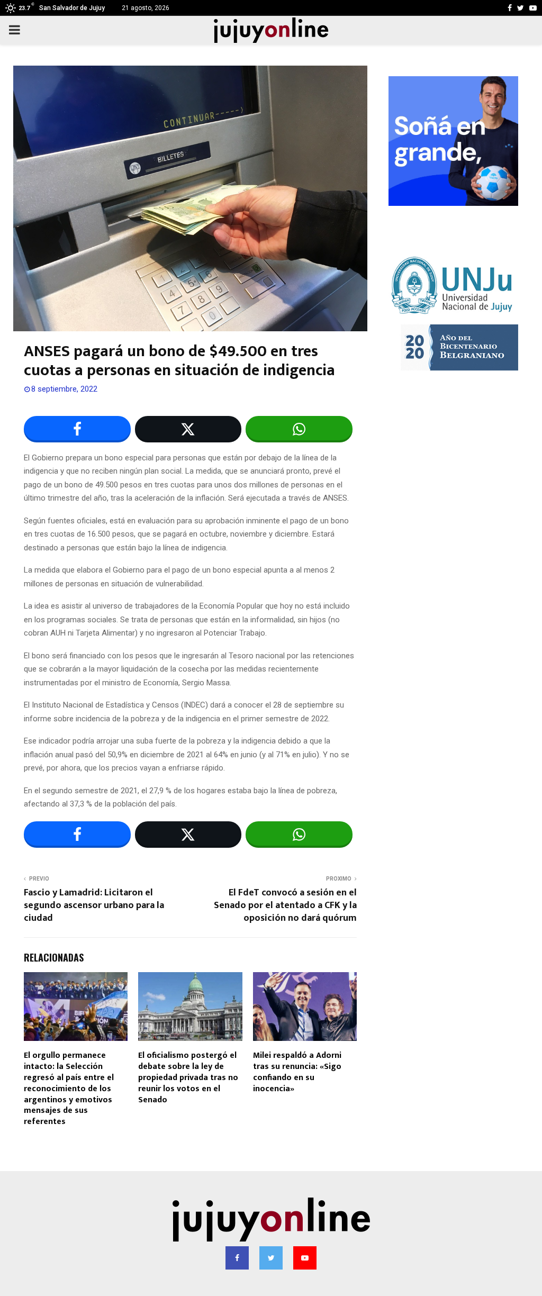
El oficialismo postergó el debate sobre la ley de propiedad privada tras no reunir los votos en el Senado (188, 1077)
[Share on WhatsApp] (299, 429)
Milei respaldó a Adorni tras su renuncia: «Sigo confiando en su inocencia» (297, 1071)
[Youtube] (305, 1258)
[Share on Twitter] (188, 429)
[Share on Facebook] (77, 429)
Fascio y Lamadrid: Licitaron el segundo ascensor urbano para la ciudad (94, 905)
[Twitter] (271, 1258)
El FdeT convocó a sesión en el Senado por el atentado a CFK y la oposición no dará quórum (285, 905)
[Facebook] (237, 1258)
